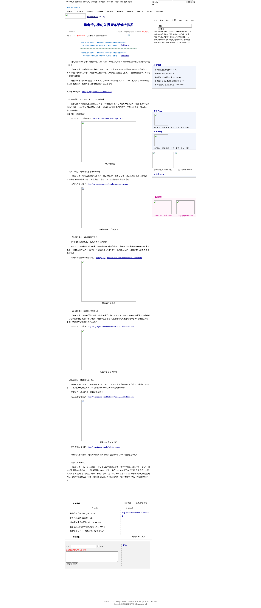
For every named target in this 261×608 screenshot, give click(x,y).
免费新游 (78, 2)
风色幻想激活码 (167, 42)
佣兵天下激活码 (179, 42)
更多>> (144, 537)
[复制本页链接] (136, 36)
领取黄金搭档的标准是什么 (179, 37)
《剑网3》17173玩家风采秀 (162, 215)
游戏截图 (130, 12)
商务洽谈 (131, 602)
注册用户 (91, 36)
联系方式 (138, 602)
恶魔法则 (165, 34)
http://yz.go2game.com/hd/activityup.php (104, 447)
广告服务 (123, 602)
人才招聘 (115, 602)
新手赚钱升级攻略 (77, 513)
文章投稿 (149, 12)
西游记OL (165, 32)
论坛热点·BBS (159, 174)
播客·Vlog (158, 111)
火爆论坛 (86, 2)
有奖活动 (157, 32)
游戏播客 (102, 2)
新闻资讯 (100, 12)
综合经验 (90, 12)
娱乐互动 (139, 12)
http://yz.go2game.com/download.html (97, 92)
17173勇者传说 (92, 17)
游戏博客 (94, 2)
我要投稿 (127, 503)
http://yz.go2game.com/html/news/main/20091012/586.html (119, 258)
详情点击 (125, 45)
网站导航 (153, 602)
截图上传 (159, 12)
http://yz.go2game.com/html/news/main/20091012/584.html (111, 327)
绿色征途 (165, 37)
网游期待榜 (128, 2)
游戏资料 (120, 12)
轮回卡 (187, 42)
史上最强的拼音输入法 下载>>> (77, 550)
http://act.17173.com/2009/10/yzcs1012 (108, 118)
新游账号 (157, 42)
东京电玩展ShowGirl (185, 216)
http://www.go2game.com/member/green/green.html (108, 184)
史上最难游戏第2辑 (185, 170)
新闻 (164, 127)
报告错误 (145, 32)
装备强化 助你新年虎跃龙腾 (82, 527)
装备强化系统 (75, 518)
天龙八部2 (158, 40)
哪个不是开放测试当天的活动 (180, 32)
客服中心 (146, 602)
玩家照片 (159, 197)
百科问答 (110, 2)
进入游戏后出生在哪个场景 (179, 34)
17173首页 (70, 2)
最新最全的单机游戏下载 (163, 170)
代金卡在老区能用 (183, 40)
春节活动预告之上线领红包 (81, 531)
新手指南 (80, 12)
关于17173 (107, 602)
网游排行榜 (119, 2)
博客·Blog (158, 132)
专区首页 (70, 12)
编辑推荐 (110, 12)
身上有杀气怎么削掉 (169, 40)
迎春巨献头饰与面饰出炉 (80, 522)
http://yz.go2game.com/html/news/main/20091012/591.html (111, 397)
